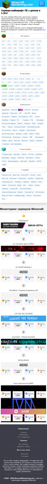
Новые (37, 133)
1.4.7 (3, 41)
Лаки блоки (23, 161)
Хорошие (39, 140)
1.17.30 (11, 92)
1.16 (38, 55)
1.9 (20, 44)
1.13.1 (16, 51)
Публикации (23, 435)
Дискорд (19, 133)
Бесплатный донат (8, 133)
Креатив (14, 110)
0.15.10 (22, 79)
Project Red (22, 178)
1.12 (32, 48)
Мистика (17, 140)
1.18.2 (16, 61)
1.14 (26, 51)
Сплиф (37, 158)
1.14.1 (33, 51)
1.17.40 (24, 92)
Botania (20, 192)
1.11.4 (15, 82)
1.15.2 (27, 55)
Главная (23, 432)
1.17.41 (30, 92)
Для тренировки (16, 144)
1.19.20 (11, 96)
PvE (32, 120)
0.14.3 (10, 79)
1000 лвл (27, 110)
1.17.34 (17, 92)
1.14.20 (27, 82)
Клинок (29, 195)
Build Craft (16, 175)
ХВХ (31, 137)
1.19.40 (36, 96)
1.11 (15, 48)
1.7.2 (32, 41)
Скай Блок (20, 158)
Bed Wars (17, 154)
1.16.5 (27, 58)
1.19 (21, 61)
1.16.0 (4, 85)
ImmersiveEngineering (9, 192)
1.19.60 (24, 99)
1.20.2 (21, 65)
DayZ (40, 182)
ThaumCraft (12, 185)
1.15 (15, 55)
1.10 (38, 44)
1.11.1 (21, 48)
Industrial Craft (6, 175)
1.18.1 (10, 61)
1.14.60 (40, 82)
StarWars (34, 182)
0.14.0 (4, 79)
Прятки (24, 154)
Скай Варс (38, 154)
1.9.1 (27, 44)
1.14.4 (10, 55)
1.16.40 (23, 85)
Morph (19, 185)
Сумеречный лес (7, 182)
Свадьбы (26, 120)
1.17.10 (4, 92)
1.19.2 (33, 61)
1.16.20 (16, 85)
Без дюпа (35, 110)
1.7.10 (39, 41)
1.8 (3, 44)
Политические (6, 137)
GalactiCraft (39, 178)
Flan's (39, 175)
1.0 (33, 79)
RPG (31, 116)
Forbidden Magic (19, 195)
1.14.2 (39, 51)
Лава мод (5, 188)
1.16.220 (26, 89)
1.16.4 (21, 58)
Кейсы (31, 185)
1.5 (9, 41)
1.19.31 (30, 96)
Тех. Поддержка (23, 437)
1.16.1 (4, 58)
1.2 (3, 82)
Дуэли (10, 140)
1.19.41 (4, 99)
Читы (3, 127)
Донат (34, 113)
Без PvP (27, 113)
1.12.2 (4, 51)
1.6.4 (27, 41)
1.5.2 (21, 41)
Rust (3, 199)
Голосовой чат (29, 192)
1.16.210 (19, 89)
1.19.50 (11, 99)
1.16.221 (34, 89)
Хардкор (22, 130)
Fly (18, 120)
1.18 (3, 61)
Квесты (15, 130)
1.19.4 (4, 65)
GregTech (31, 178)
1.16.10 (10, 85)
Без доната (5, 116)
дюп (44, 30)
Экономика (39, 120)
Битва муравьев (13, 161)
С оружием (5, 144)
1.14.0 (21, 82)
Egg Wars (32, 161)
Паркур (13, 158)
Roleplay (27, 123)
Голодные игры (7, 154)
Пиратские (13, 113)
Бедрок (4, 140)
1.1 (39, 79)
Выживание (6, 110)
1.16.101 (37, 85)
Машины (26, 182)
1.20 (9, 65)
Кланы (37, 116)
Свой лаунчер (30, 130)
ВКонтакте (24, 454)
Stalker (4, 185)
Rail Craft (5, 178)
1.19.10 (4, 96)
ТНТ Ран (31, 154)
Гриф (33, 123)
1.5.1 (15, 41)
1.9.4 (32, 44)
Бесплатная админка (9, 123)
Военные (25, 140)
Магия (31, 133)
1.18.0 (36, 92)
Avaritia (37, 185)
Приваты (14, 116)
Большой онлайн (20, 127)
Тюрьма (12, 120)
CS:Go (4, 161)
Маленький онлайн (33, 127)
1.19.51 (17, 99)
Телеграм (24, 456)
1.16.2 (10, 58)
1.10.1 (4, 48)
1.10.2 (10, 48)
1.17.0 (40, 89)
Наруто (10, 127)
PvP (20, 113)
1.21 (29, 99)
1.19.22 (17, 96)
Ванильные (17, 137)
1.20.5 (39, 65)
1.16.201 (12, 89)
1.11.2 (27, 48)
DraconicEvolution (25, 188)
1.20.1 (16, 65)
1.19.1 (27, 61)
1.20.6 (4, 68)
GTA (24, 185)
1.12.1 (39, 48)
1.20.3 (27, 65)
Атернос (25, 137)
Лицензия (5, 113)
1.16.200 (5, 89)
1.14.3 (4, 55)
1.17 (32, 58)
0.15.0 (16, 79)
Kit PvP (39, 161)
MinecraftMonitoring (22, 3)
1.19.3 (39, 61)
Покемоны (18, 182)
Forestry (32, 175)
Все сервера (23, 444)
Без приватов (23, 116)
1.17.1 (39, 58)
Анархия (40, 123)
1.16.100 (30, 85)
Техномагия (37, 195)
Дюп (20, 110)
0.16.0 (28, 79)
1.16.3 (16, 58)
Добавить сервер (23, 446)
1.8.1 (9, 44)
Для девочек (39, 137)
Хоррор (31, 140)
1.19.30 (24, 96)
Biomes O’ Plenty (7, 195)
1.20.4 (33, 65)
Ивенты (20, 123)
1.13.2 (21, 51)
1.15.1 (21, 55)
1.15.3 (33, 55)
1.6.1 (9, 82)
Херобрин (5, 120)
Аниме (25, 133)
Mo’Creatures (40, 192)
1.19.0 (42, 92)
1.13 (9, 51)
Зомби (4, 164)
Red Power (13, 178)
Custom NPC (14, 188)
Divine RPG (25, 175)
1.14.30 (34, 82)
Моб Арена (29, 158)
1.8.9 (15, 44)
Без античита (6, 130)
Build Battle (5, 158)
